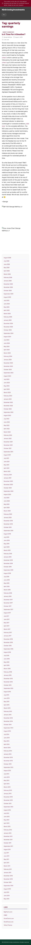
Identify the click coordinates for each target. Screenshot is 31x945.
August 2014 (7, 731)
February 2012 (8, 830)
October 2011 (7, 843)
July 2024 (6, 340)
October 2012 (7, 803)
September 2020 (8, 491)
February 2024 (8, 356)
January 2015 (7, 714)
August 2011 (7, 849)
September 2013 (8, 767)
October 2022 (8, 409)
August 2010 (7, 889)
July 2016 (6, 655)
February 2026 (8, 277)
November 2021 (8, 445)
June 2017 (7, 619)
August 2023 (7, 376)
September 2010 (8, 885)
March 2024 (7, 353)
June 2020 (7, 501)
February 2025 (8, 317)
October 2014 (8, 724)
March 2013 (7, 787)
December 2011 (8, 836)
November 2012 (8, 800)
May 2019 (6, 543)
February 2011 (8, 869)
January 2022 (8, 438)
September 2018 (8, 570)
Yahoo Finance (8, 925)
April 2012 (6, 823)
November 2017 (8, 603)
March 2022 (7, 432)
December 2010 (8, 875)
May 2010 (6, 899)
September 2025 (8, 294)
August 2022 (7, 415)
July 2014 (6, 734)
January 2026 (8, 280)
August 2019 (7, 534)
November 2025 (8, 287)
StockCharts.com (9, 918)
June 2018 (7, 580)
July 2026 (6, 261)
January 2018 (7, 596)
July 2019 (6, 537)
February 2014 (8, 751)
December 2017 (8, 599)
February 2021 (8, 474)
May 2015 (6, 701)
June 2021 (7, 461)
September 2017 (8, 609)
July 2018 (6, 576)
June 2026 (7, 264)
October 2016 (7, 645)
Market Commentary (8, 32)
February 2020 (8, 514)
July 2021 (6, 458)
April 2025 (7, 310)
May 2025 (6, 307)
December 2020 (8, 481)
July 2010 (6, 892)
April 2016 (6, 665)
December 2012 (8, 797)
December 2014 (8, 718)
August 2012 (7, 810)
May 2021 (6, 465)
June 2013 (7, 777)
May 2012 (6, 820)
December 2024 (8, 323)
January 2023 (8, 399)
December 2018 (8, 560)
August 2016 (7, 652)
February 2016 (8, 672)
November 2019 (8, 524)
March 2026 (7, 274)
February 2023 (8, 396)
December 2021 (8, 442)
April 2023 (7, 389)
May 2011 (6, 859)
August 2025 (7, 297)
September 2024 (8, 333)
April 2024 (7, 349)
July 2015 (6, 695)
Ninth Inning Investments (13, 10)
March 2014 (7, 747)
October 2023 (8, 369)
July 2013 (6, 774)
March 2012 (7, 826)
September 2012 (8, 807)
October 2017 (7, 606)
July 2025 (6, 300)
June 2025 (7, 304)
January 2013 (7, 793)
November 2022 (8, 405)
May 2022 (6, 425)
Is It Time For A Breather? (13, 34)
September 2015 (8, 688)
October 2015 (7, 685)
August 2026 (7, 257)
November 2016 (8, 642)
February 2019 (8, 553)
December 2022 (8, 402)
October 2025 (8, 290)
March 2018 (7, 590)
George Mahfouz (8, 37)
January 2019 (7, 557)
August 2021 (7, 455)
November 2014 (8, 721)
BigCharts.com (8, 912)
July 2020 (6, 497)
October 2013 (8, 764)
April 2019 (6, 547)
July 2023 (6, 379)
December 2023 (8, 363)
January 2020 (8, 517)
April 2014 (6, 744)
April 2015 (6, 705)
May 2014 (6, 741)
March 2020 (7, 511)
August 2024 (7, 336)
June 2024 (7, 343)
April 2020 (7, 507)
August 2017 (7, 613)
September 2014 (8, 728)
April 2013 (6, 783)
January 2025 (8, 320)
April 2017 (6, 626)
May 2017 (6, 622)
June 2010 (7, 895)
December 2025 (8, 284)
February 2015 (8, 711)
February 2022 (8, 435)
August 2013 (7, 770)
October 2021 (7, 448)
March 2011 (7, 866)
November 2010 (8, 879)
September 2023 (8, 372)
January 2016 (7, 675)
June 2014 (7, 737)
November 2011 (8, 839)
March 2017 (7, 629)
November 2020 (8, 484)
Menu (4, 14)
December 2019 (8, 520)
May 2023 (6, 386)
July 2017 (6, 616)
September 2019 (8, 530)
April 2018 (6, 586)
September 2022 (8, 412)
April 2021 (6, 468)
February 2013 (8, 790)
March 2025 (7, 313)
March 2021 (7, 471)
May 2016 (6, 662)
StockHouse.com (8, 922)
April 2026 (7, 271)
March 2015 (7, 708)
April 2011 (6, 862)
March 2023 (7, 392)
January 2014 (7, 754)
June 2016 (7, 659)
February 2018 (8, 593)
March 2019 (7, 550)
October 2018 (7, 566)
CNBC (5, 915)
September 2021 (8, 451)
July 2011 (6, 853)
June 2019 (7, 540)
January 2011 (7, 872)
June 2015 (7, 698)
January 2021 (7, 478)
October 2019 (7, 527)
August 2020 (7, 494)
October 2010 (7, 882)
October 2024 (8, 330)
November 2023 (8, 366)
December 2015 (8, 678)
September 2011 (8, 846)
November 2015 (8, 682)
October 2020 (8, 488)
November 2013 (8, 760)
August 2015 (7, 691)
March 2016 (7, 668)
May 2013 (6, 780)
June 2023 (7, 382)
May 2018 (6, 583)
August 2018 (7, 573)
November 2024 (8, 327)
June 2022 (7, 422)
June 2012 (7, 816)
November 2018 (8, 563)
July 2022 (6, 419)
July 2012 (6, 813)
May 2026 (6, 267)
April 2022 (7, 428)
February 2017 (8, 632)
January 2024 (8, 359)
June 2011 (6, 856)
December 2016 (8, 639)
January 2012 (7, 833)
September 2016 (8, 649)
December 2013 (8, 757)
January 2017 (7, 636)
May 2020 (6, 504)
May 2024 (6, 346)
